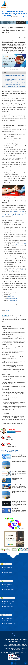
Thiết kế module (7, 586)
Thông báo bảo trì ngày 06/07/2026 (17, 479)
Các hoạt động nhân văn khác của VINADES (14, 86)
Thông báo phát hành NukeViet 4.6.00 (19, 492)
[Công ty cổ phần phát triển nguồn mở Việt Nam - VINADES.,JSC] (5, 5)
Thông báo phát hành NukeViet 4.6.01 (19, 462)
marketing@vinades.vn (11, 446)
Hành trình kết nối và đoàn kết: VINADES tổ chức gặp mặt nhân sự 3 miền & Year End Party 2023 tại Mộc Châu (13, 343)
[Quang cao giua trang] (14, 549)
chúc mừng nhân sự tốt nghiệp (18, 244)
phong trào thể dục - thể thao (16, 270)
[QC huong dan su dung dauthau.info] (14, 22)
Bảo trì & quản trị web (9, 601)
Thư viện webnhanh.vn (9, 589)
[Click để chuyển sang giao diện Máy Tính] (15, 663)
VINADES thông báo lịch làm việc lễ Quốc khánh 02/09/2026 (19, 455)
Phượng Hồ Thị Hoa (22, 304)
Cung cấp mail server (8, 620)
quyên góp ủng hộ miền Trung (17, 211)
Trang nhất (4, 633)
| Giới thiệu (9, 633)
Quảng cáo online (8, 603)
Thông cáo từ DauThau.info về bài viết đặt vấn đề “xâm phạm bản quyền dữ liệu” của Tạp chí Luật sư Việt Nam (19, 503)
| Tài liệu (14, 635)
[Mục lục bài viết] (24, 91)
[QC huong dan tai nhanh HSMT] (14, 538)
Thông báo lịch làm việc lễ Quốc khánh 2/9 (12, 398)
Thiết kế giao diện (8, 584)
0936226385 (11, 296)
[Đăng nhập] (23, 16)
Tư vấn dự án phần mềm (9, 623)
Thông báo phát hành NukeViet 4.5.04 (11, 412)
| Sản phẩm (23, 633)
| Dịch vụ (18, 633)
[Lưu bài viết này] (25, 37)
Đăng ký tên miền (8, 569)
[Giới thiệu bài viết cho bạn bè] (20, 37)
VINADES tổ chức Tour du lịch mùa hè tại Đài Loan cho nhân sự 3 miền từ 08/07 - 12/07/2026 (19, 486)
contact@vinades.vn (12, 298)
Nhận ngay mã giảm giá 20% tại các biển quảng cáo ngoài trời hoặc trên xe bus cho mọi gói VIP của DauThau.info (14, 408)
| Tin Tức (14, 633)
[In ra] (22, 37)
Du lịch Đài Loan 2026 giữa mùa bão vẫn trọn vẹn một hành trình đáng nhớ (19, 473)
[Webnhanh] (14, 523)
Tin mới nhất (11, 451)
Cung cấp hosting (8, 572)
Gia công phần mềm (8, 618)
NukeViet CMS (9, 652)
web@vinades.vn (9, 439)
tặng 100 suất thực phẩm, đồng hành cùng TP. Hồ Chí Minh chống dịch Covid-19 (14, 214)
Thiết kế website (8, 567)
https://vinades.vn (12, 300)
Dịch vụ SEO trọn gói (8, 606)
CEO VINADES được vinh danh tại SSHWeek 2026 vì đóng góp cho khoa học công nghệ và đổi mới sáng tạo (19, 511)
